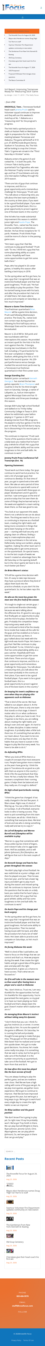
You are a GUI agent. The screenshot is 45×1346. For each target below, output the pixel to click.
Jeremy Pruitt (21, 109)
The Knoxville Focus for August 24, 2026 (22, 35)
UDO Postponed (14, 71)
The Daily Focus (32, 95)
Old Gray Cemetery (15, 58)
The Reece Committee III (17, 80)
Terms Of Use (28, 1340)
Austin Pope (24, 222)
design (9, 95)
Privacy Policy (16, 1340)
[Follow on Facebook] (20, 1316)
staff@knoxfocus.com (22, 1306)
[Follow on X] (25, 1316)
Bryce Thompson (27, 384)
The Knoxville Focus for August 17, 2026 (22, 67)
